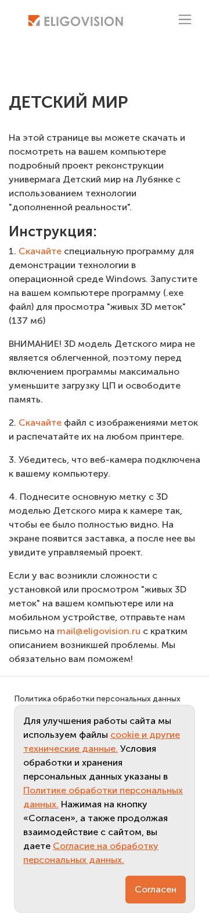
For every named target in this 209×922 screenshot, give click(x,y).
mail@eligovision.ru (98, 630)
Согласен (155, 889)
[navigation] (185, 19)
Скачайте (39, 251)
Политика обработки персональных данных (97, 699)
